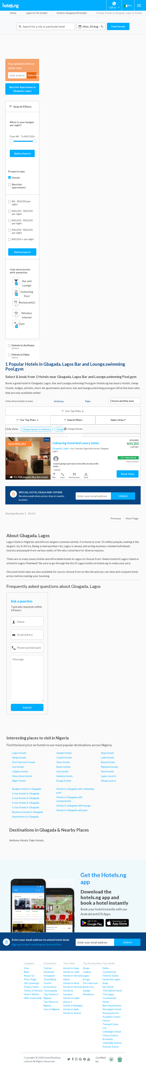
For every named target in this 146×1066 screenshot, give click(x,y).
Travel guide (50, 990)
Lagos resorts (108, 775)
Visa (26, 968)
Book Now (127, 473)
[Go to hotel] (28, 458)
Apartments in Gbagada (25, 816)
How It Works (31, 994)
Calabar (87, 971)
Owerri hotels (64, 757)
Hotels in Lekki (71, 971)
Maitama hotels (109, 766)
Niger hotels (19, 780)
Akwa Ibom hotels (22, 775)
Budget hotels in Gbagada (26, 788)
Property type (16, 171)
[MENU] (139, 5)
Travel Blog (49, 979)
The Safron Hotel (112, 990)
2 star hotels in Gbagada (25, 793)
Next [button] (49, 458)
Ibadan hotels (64, 752)
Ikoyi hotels (107, 771)
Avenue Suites (111, 1046)
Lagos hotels (19, 752)
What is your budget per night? (22, 124)
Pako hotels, (36, 840)
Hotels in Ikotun (72, 1012)
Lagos (66, 448)
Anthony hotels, (18, 840)
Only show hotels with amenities (20, 271)
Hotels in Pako (20, 354)
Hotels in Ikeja (71, 968)
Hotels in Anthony (23, 345)
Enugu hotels (63, 780)
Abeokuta (88, 994)
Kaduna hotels (64, 775)
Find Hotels (118, 26)
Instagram (49, 975)
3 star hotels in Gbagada (25, 798)
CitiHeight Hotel (112, 1031)
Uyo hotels (62, 771)
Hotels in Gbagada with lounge (73, 805)
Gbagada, (57, 448)
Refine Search (22, 153)
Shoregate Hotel (112, 1009)
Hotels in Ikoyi (71, 983)
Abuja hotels (19, 757)
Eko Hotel (108, 986)
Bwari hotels (108, 762)
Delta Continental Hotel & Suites (111, 972)
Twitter (47, 968)
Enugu (86, 979)
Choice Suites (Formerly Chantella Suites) (112, 1039)
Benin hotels (63, 766)
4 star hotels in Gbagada (25, 802)
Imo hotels (18, 766)
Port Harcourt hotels (23, 762)
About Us (29, 975)
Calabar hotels (20, 771)
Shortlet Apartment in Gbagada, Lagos (22, 89)
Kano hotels (63, 762)
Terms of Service (33, 990)
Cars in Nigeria (51, 1009)
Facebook (48, 971)
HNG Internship (33, 997)
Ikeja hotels (107, 752)
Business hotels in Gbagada (27, 811)
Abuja (86, 968)
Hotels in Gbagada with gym (72, 810)
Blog (26, 971)
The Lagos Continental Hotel (109, 998)
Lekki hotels (107, 757)
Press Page (30, 979)
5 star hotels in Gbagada (25, 807)
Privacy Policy (31, 986)
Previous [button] (7, 458)
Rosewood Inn (111, 1012)
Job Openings (31, 983)
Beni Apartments (112, 1005)
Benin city (88, 986)
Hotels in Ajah (71, 1009)
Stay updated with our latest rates (21, 66)
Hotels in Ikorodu (72, 986)
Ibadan (86, 990)
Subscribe (32, 75)
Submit (27, 707)
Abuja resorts (108, 780)
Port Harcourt (90, 983)
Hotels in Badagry (73, 1005)
